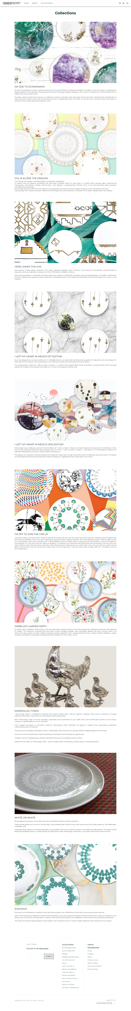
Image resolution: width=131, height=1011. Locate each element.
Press (90, 951)
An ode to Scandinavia (70, 988)
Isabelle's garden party (70, 957)
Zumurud (65, 981)
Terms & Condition (95, 966)
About (35, 3)
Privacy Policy (93, 969)
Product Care (93, 960)
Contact (91, 954)
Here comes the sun (69, 978)
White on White (68, 984)
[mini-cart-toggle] (127, 3)
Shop (26, 3)
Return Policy (93, 963)
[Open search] (120, 3)
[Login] (123, 3)
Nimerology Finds (69, 948)
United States (104, 1003)
